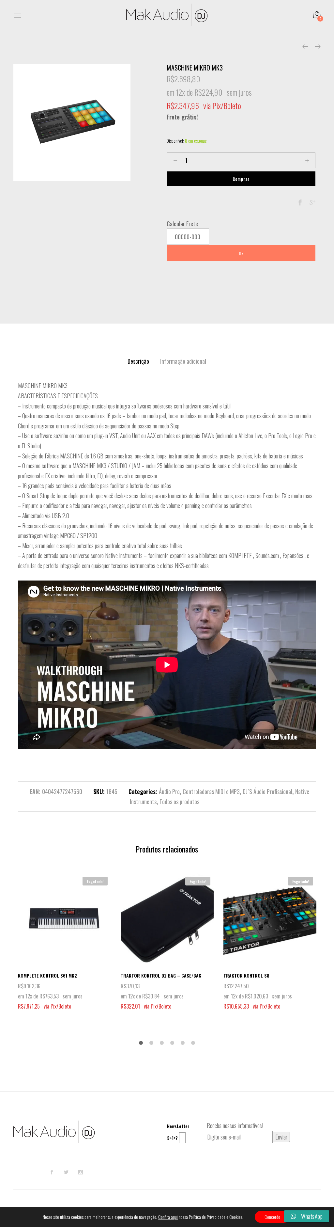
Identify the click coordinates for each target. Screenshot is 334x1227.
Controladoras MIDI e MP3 (211, 791)
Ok (241, 253)
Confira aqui (168, 1217)
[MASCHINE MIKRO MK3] (300, 202)
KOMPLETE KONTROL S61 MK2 (47, 975)
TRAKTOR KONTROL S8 (246, 975)
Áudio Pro (169, 791)
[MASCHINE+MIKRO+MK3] (312, 202)
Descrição (138, 361)
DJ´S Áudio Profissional (267, 791)
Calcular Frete (182, 223)
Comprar (241, 178)
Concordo (272, 1216)
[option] (71, 122)
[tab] (138, 361)
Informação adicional (183, 361)
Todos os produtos (179, 801)
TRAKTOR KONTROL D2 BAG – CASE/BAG (161, 975)
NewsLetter (178, 1126)
